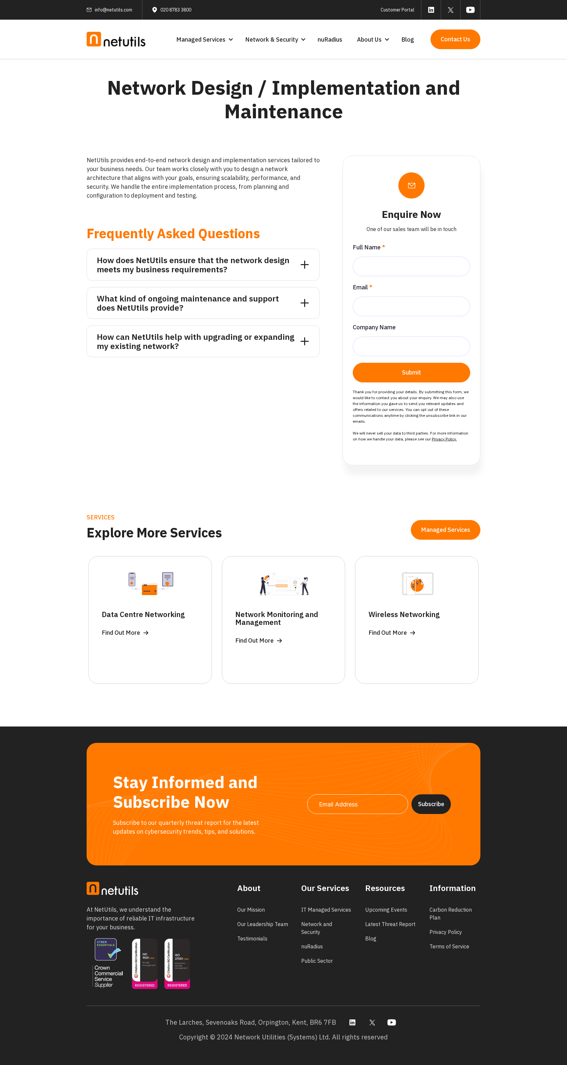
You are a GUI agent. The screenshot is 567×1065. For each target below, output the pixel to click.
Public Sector (317, 961)
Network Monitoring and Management (276, 618)
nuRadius (330, 39)
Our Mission (251, 909)
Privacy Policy (446, 932)
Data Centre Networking (143, 614)
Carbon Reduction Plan (451, 913)
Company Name (374, 327)
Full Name (369, 247)
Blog (407, 39)
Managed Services (445, 529)
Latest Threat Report (390, 924)
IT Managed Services (326, 909)
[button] (204, 39)
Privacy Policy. (444, 438)
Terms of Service (449, 946)
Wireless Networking (404, 614)
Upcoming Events (386, 909)
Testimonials (252, 938)
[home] (116, 39)
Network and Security (316, 928)
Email (362, 287)
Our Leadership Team (262, 924)
